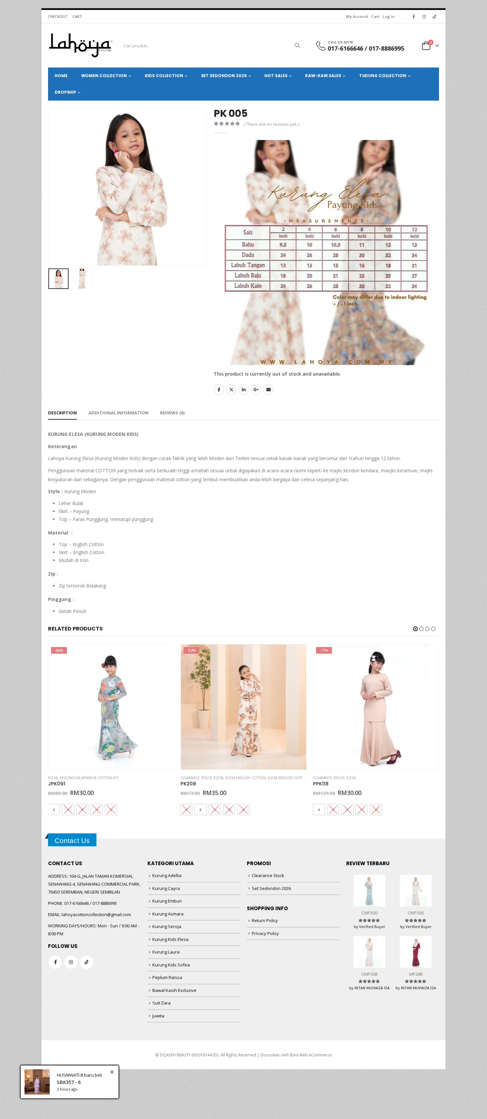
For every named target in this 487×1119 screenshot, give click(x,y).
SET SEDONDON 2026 (224, 75)
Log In (389, 16)
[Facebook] (413, 16)
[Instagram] (424, 16)
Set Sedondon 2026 (271, 888)
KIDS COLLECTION (164, 75)
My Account (357, 16)
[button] (50, 187)
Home (61, 75)
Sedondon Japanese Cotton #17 (89, 777)
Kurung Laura (166, 952)
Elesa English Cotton (245, 777)
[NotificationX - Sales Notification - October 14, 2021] (69, 1082)
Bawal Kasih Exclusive (174, 990)
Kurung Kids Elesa (170, 939)
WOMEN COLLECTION (104, 75)
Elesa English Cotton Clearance (298, 777)
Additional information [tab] (118, 413)
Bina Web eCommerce (311, 1054)
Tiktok (86, 962)
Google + (256, 389)
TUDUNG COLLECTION (382, 75)
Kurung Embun (167, 901)
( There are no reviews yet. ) (271, 124)
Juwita (158, 1016)
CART (77, 16)
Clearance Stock (196, 777)
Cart (375, 16)
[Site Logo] (80, 45)
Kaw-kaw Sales (323, 75)
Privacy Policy (265, 933)
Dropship (65, 92)
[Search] (297, 45)
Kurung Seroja (166, 926)
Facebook (219, 389)
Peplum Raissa (167, 977)
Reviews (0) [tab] (172, 413)
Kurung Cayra (166, 888)
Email (268, 389)
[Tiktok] (434, 16)
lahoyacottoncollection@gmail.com (96, 914)
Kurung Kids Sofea (171, 965)
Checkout (58, 16)
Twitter (231, 389)
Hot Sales (275, 75)
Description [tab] (62, 413)
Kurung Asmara (168, 914)
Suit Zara (161, 1003)
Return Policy (265, 920)
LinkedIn (244, 389)
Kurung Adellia (167, 875)
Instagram (71, 962)
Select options (163, 655)
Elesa (53, 777)
